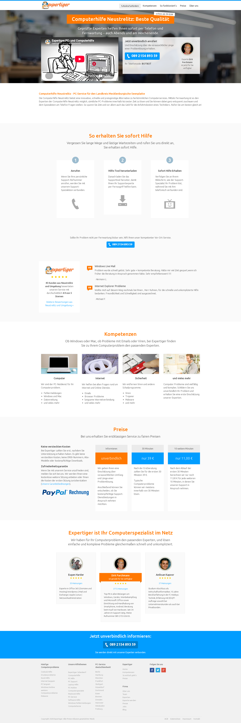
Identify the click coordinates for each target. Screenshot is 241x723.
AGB (166, 719)
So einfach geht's (130, 675)
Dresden (98, 700)
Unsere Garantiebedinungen (56, 484)
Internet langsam (48, 681)
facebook (152, 670)
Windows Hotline (48, 687)
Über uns (193, 5)
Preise (183, 5)
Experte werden (129, 700)
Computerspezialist (76, 691)
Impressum (187, 719)
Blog (124, 710)
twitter (158, 670)
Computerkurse (74, 706)
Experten (126, 697)
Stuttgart (99, 684)
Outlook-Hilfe (46, 672)
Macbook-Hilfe (74, 694)
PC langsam (45, 684)
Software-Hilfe (74, 700)
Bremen (98, 697)
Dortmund (99, 690)
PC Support (72, 681)
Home (125, 669)
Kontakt (197, 719)
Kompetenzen (150, 5)
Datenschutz (175, 719)
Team (125, 694)
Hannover (99, 703)
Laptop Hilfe (73, 684)
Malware (44, 696)
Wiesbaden (100, 706)
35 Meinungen (76, 583)
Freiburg (99, 709)
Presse (125, 703)
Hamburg (99, 675)
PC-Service (72, 697)
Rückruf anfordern (131, 6)
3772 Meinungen (120, 589)
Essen (97, 693)
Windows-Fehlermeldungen (79, 703)
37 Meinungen (165, 583)
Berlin (97, 672)
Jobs (124, 706)
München (99, 678)
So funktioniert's (168, 5)
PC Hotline (72, 688)
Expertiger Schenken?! (77, 672)
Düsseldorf (99, 687)
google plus (163, 670)
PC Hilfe (71, 678)
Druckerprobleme (48, 675)
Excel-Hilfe (45, 678)
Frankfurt (99, 681)
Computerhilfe (74, 675)
